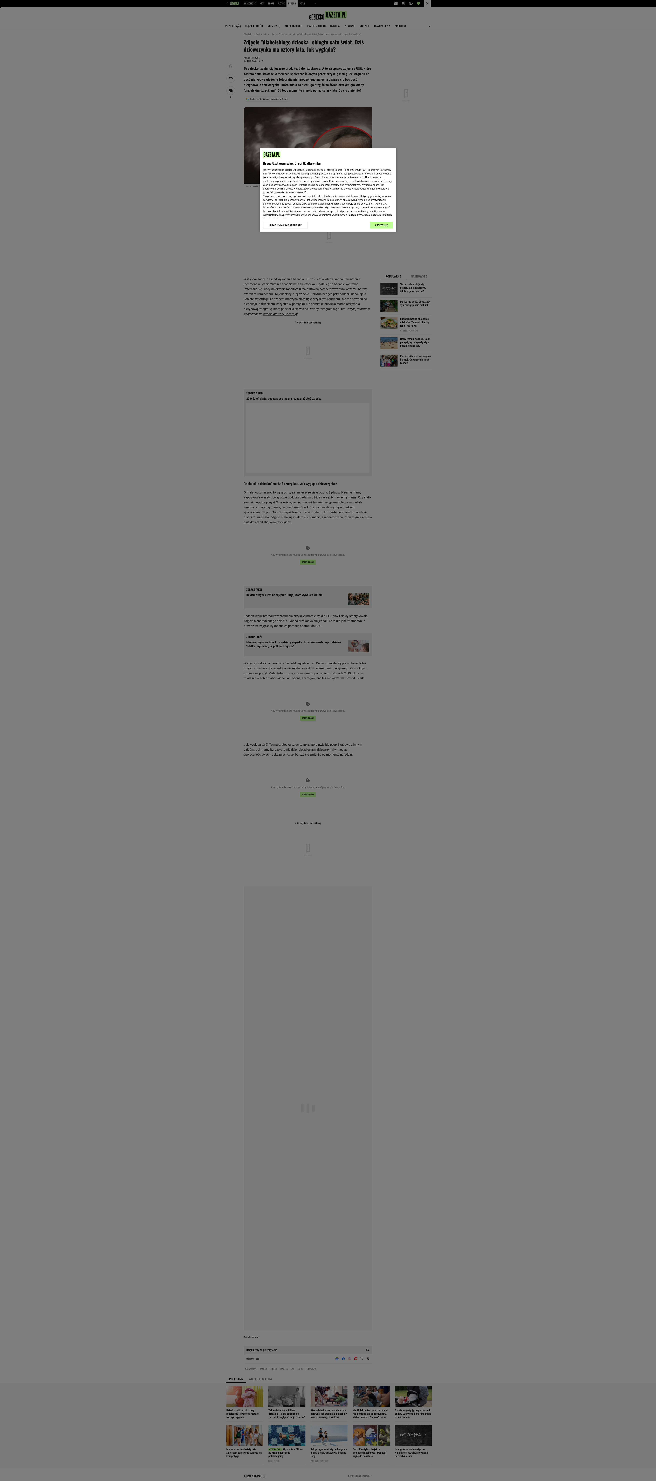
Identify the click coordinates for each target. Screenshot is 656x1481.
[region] (328, 190)
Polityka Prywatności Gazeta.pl (364, 215)
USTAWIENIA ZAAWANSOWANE (285, 225)
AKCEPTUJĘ (381, 225)
